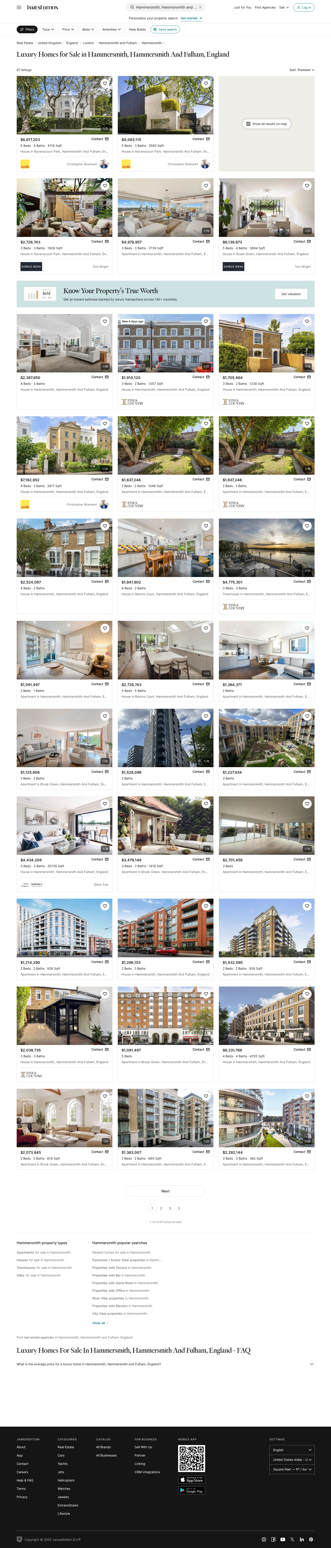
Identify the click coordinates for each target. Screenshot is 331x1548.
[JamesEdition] (42, 7)
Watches (64, 1488)
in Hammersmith (127, 1260)
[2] (179, 1208)
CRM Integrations (147, 1472)
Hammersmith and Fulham (118, 43)
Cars (61, 1455)
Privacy (22, 1497)
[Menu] (19, 7)
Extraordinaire (68, 1505)
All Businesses (106, 1455)
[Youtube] (282, 1539)
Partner (140, 1455)
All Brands (103, 1447)
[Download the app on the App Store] (191, 1479)
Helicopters (66, 1480)
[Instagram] (264, 1539)
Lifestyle (64, 1513)
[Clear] (200, 7)
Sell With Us (143, 1447)
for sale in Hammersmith (43, 1252)
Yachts (63, 1464)
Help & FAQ (25, 1480)
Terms (21, 1488)
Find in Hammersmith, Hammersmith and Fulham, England (74, 1337)
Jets (61, 1472)
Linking (140, 1464)
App (20, 1455)
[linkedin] (301, 1539)
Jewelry (63, 1497)
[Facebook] (273, 1539)
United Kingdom (49, 43)
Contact (22, 1464)
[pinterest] (311, 1539)
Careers (22, 1472)
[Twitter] (292, 1539)
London (88, 43)
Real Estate (25, 43)
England (72, 43)
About (21, 1447)
